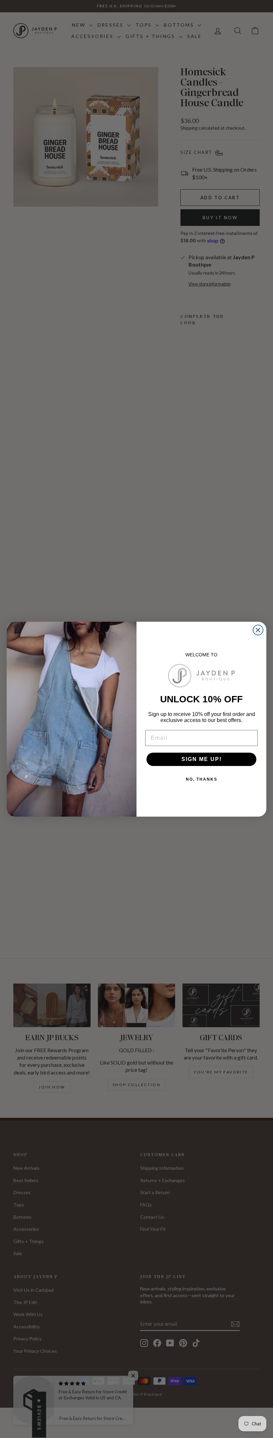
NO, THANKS (201, 779)
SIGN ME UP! (201, 759)
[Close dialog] (258, 630)
